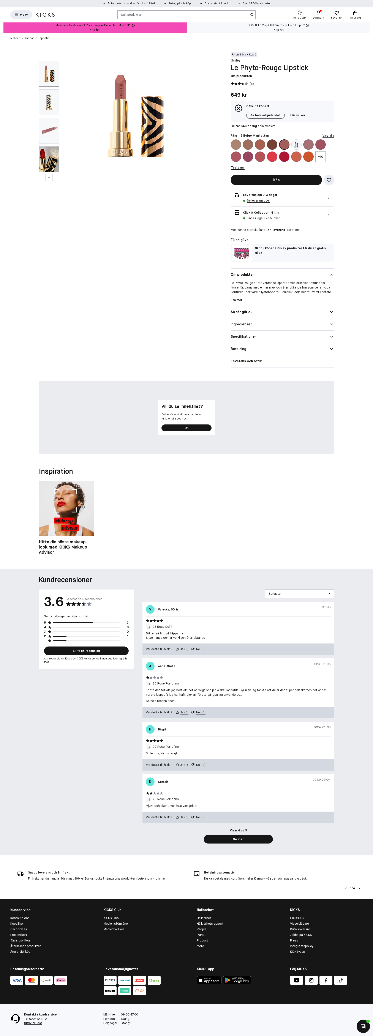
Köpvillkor (17, 924)
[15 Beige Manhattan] (284, 144)
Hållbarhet (204, 918)
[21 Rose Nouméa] (320, 144)
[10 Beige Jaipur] (236, 144)
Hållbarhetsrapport (210, 924)
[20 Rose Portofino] (308, 144)
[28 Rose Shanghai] (272, 156)
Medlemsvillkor (114, 929)
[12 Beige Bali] (260, 144)
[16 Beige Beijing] (296, 144)
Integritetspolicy (301, 946)
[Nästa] (49, 177)
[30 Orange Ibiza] (296, 156)
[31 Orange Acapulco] (308, 156)
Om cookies (18, 929)
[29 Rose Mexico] (284, 156)
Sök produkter (131, 14)
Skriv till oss (33, 1023)
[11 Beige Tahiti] (248, 144)
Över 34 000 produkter (256, 3)
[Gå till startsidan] (45, 14)
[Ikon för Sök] (251, 14)
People (201, 929)
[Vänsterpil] (346, 888)
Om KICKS (297, 918)
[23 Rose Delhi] (248, 156)
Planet (201, 935)
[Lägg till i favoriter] (329, 180)
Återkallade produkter (25, 946)
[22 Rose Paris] (236, 156)
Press (294, 940)
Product (202, 940)
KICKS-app (297, 952)
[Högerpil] (359, 888)
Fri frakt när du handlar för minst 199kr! (131, 3)
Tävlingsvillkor (20, 940)
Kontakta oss (20, 918)
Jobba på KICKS (301, 935)
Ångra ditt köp (20, 952)
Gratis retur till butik (217, 3)
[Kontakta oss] (363, 1026)
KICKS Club (111, 918)
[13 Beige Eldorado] (272, 144)
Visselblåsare (299, 924)
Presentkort (18, 935)
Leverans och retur (246, 361)
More (200, 946)
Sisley (235, 60)
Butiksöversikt (300, 929)
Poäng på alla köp (180, 3)
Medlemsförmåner (116, 924)
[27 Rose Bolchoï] (260, 156)
